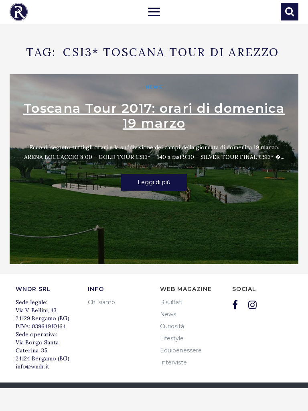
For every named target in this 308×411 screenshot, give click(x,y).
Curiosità (172, 326)
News (154, 87)
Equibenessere (181, 350)
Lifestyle (172, 338)
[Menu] (154, 13)
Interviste (173, 362)
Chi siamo (101, 302)
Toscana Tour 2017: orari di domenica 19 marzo (154, 115)
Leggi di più (154, 182)
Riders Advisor (19, 12)
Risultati (171, 302)
